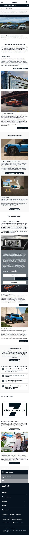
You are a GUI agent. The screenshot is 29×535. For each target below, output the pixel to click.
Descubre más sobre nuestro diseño (14, 173)
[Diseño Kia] (14, 149)
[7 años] (14, 409)
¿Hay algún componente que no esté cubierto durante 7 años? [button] (14, 381)
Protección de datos (12, 516)
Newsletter (12, 514)
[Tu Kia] (14, 33)
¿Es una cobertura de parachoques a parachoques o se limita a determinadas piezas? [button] (14, 387)
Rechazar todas (14, 282)
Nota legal (4, 516)
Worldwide (18, 514)
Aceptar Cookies (14, 275)
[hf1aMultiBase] (14, 442)
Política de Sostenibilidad (17, 519)
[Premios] (14, 186)
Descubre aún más (22, 128)
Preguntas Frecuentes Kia (17, 522)
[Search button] (26, 2)
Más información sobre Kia (20, 68)
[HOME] (1, 8)
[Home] (3, 528)
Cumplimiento (5, 514)
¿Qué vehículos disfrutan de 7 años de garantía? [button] (14, 375)
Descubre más (23, 304)
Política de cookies (6, 519)
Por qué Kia (5, 16)
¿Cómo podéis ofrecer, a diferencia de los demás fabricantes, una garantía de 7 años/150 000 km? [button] (14, 370)
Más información (14, 209)
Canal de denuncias (6, 522)
